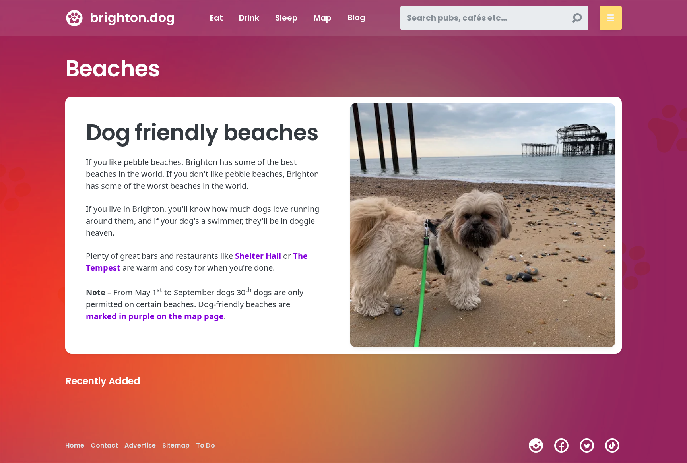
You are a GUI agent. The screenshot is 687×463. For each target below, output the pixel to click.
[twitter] (586, 445)
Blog (356, 17)
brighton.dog (132, 18)
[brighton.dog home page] (74, 18)
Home (74, 445)
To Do (205, 445)
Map (323, 17)
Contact (104, 445)
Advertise (140, 445)
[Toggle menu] (611, 18)
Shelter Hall (258, 255)
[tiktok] (612, 445)
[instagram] (535, 445)
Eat (216, 17)
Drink (249, 17)
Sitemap (176, 445)
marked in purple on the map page (155, 316)
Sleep (286, 17)
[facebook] (561, 445)
